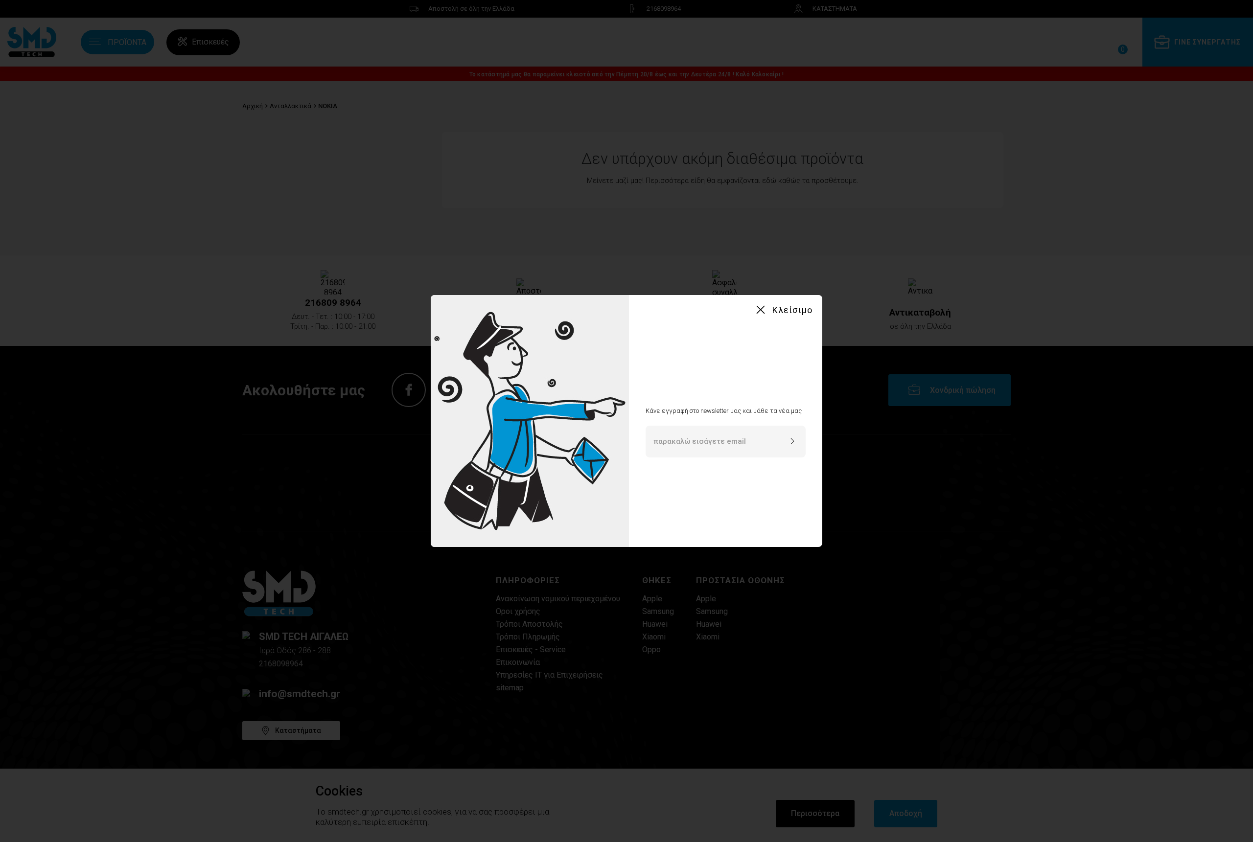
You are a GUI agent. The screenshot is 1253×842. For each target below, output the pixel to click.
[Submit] (792, 442)
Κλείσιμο (792, 310)
